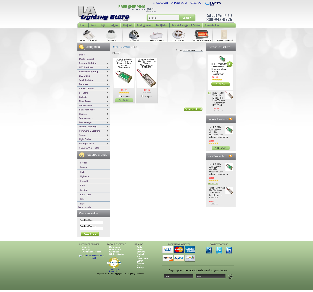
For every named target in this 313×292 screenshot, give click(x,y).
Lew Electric (142, 259)
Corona (140, 263)
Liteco (83, 199)
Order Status (179, 3)
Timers (81, 135)
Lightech (84, 176)
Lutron (83, 167)
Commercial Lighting (88, 131)
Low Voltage (84, 122)
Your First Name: (87, 220)
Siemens (141, 252)
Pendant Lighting (87, 63)
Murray (140, 268)
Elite (82, 185)
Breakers (82, 93)
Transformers (84, 118)
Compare (125, 97)
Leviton (84, 190)
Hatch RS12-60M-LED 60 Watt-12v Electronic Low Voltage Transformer (124, 63)
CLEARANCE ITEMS (89, 148)
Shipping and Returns (91, 252)
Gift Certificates (116, 254)
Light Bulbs (84, 139)
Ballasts (82, 97)
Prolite (83, 163)
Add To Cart (124, 100)
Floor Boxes (84, 101)
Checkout (196, 3)
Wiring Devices (85, 143)
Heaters (82, 114)
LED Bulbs (83, 76)
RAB (139, 256)
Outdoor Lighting (87, 126)
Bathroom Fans (86, 110)
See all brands (84, 207)
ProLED (84, 181)
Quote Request (86, 59)
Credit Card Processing (114, 270)
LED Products (85, 67)
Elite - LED (85, 194)
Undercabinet (84, 105)
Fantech (140, 254)
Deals (82, 55)
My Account (160, 3)
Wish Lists (114, 252)
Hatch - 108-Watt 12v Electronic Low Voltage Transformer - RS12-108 (147, 63)
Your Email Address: (88, 226)
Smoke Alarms (85, 88)
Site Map (85, 249)
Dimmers (82, 84)
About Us (86, 247)
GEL (82, 172)
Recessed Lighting (87, 71)
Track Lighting (85, 80)
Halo (82, 204)
